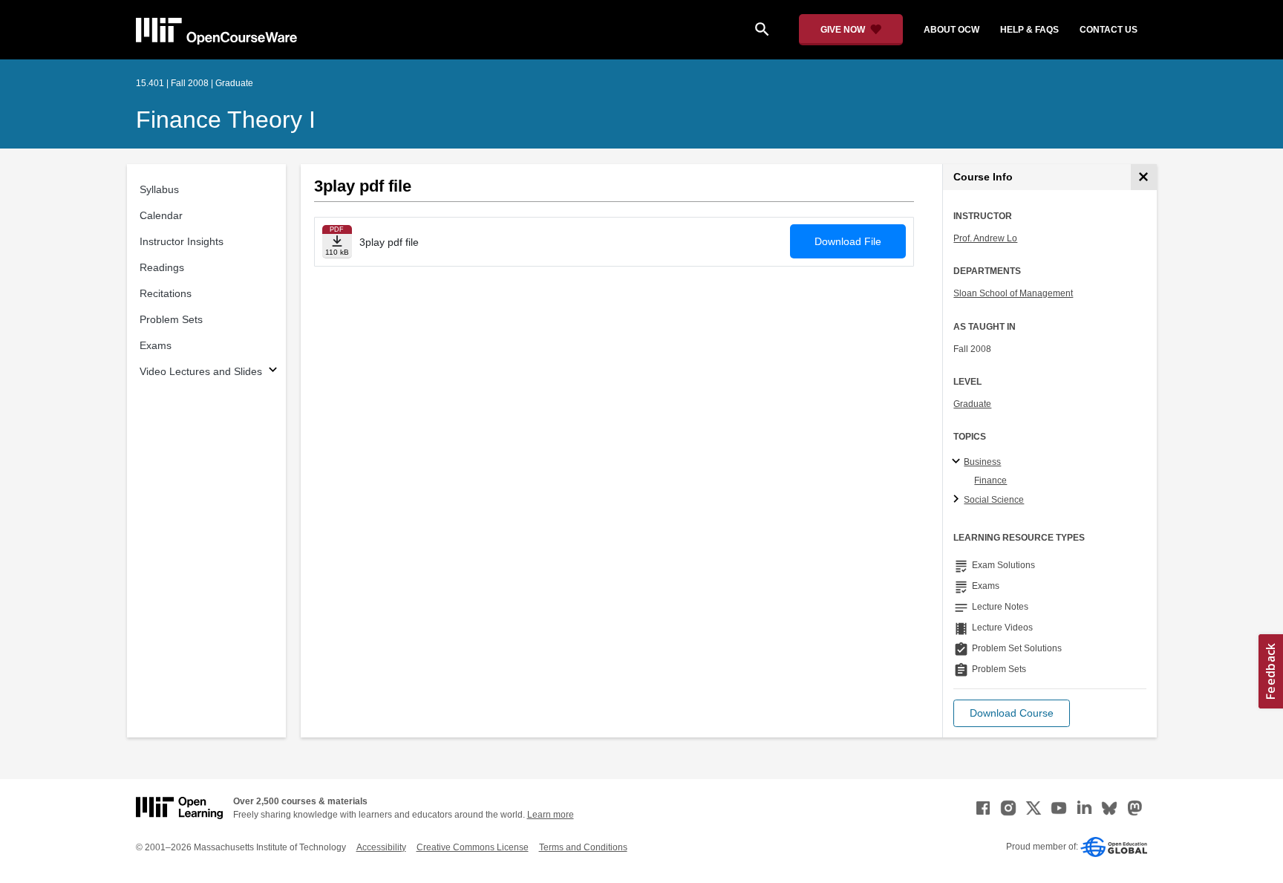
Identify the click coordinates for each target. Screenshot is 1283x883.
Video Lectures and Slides (201, 371)
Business (982, 462)
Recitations (166, 293)
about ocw (951, 30)
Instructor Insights (181, 241)
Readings (162, 267)
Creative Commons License (473, 847)
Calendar (161, 215)
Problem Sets (171, 319)
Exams (156, 345)
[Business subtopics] (958, 462)
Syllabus (159, 189)
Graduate (972, 404)
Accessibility (381, 847)
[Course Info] (1144, 177)
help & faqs (1029, 30)
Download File (847, 241)
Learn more (550, 814)
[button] (1011, 713)
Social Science (994, 500)
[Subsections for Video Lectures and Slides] (273, 372)
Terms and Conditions (583, 847)
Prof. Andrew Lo (985, 238)
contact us (1108, 30)
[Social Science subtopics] (958, 499)
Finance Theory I (226, 119)
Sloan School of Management (1013, 293)
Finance (990, 480)
